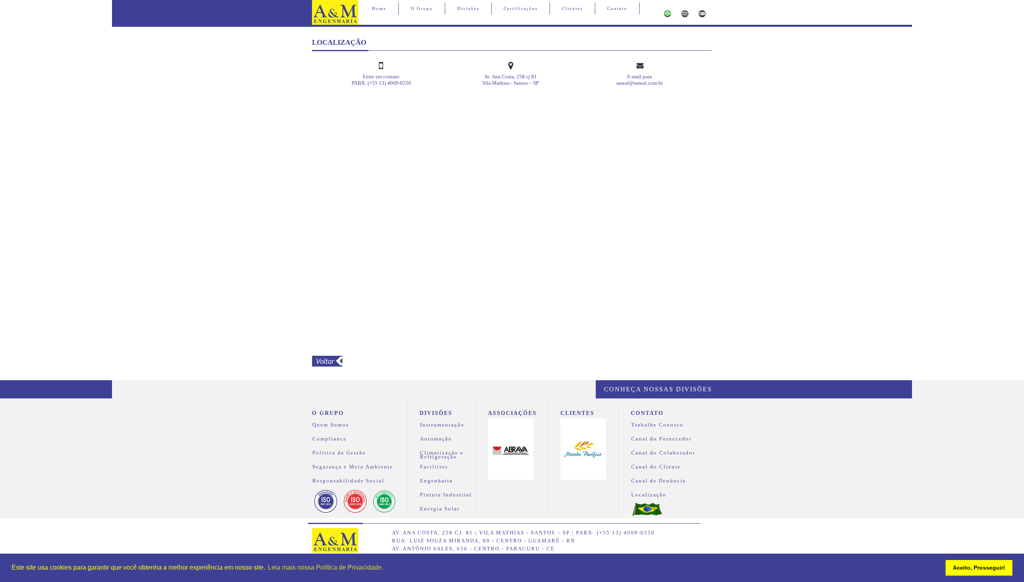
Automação (436, 439)
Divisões (468, 8)
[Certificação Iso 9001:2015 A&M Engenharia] (326, 512)
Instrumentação (442, 425)
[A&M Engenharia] (335, 551)
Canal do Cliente (656, 467)
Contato (617, 8)
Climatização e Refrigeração (442, 453)
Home (379, 8)
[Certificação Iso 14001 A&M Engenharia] (384, 512)
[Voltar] (327, 365)
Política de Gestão (339, 453)
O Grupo (422, 8)
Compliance (329, 439)
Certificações (521, 8)
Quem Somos (330, 425)
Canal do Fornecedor (661, 439)
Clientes (572, 8)
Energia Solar (440, 509)
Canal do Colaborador (663, 453)
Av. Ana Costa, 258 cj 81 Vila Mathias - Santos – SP (510, 80)
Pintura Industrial (446, 495)
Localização (648, 495)
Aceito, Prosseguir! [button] (979, 567)
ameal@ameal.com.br (639, 83)
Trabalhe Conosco (657, 425)
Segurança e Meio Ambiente (352, 467)
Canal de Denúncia (658, 481)
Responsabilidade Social (348, 481)
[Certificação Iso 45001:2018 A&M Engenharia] (355, 512)
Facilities (434, 467)
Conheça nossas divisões (658, 389)
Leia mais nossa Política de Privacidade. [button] (325, 567)
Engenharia (436, 481)
